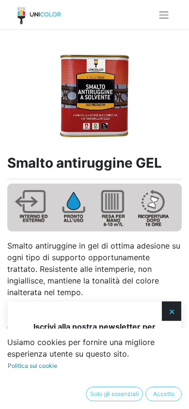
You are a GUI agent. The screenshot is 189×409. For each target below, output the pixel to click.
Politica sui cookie (32, 365)
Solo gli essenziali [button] (114, 393)
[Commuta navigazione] (164, 14)
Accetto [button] (163, 393)
